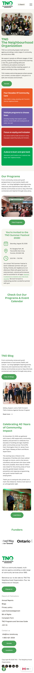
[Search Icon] (21, 4)
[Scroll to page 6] (21, 33)
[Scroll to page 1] (11, 33)
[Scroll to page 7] (23, 33)
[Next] (29, 24)
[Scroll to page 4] (17, 33)
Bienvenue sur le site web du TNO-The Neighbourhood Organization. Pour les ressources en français (16, 580)
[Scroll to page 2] (13, 33)
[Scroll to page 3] (15, 33)
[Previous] (5, 24)
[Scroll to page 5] (19, 33)
